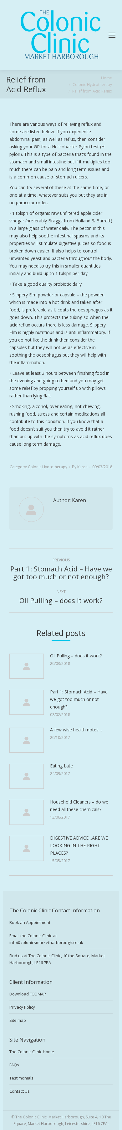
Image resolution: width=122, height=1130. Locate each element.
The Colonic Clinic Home (31, 1051)
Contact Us (19, 1091)
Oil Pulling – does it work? (76, 656)
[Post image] (26, 666)
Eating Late (61, 766)
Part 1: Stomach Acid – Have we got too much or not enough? (79, 699)
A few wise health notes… (76, 730)
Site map (17, 1020)
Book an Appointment (29, 922)
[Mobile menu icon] (112, 35)
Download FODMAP (27, 994)
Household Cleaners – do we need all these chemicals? (79, 805)
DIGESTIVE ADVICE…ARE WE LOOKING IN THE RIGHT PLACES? (79, 845)
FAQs (14, 1065)
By (80, 467)
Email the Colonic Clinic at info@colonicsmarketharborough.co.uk (46, 939)
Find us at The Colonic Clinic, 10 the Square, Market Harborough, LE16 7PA (57, 959)
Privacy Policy (22, 1007)
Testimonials (21, 1078)
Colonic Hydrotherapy (47, 467)
